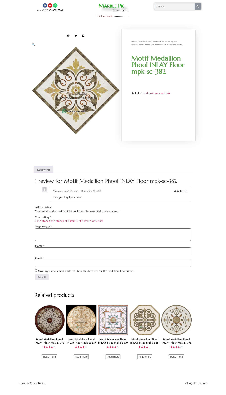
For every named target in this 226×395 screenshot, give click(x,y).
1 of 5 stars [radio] (41, 220)
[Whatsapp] (55, 5)
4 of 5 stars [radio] (82, 220)
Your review (43, 226)
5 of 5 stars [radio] (96, 220)
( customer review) (158, 93)
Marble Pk (111, 5)
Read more (49, 356)
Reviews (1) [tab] (43, 169)
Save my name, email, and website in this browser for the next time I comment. (86, 271)
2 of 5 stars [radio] (55, 220)
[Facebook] (45, 5)
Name (40, 245)
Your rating (43, 217)
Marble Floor (145, 42)
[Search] (198, 6)
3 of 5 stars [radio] (68, 220)
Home (134, 42)
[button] (68, 35)
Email (39, 258)
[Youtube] (50, 5)
